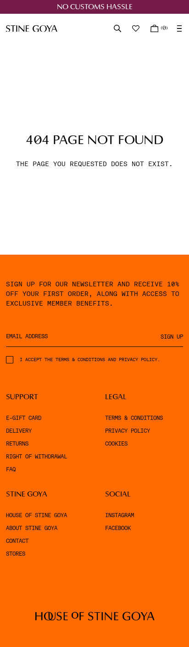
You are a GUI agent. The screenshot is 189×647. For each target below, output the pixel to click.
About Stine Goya (31, 528)
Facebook (118, 528)
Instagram (119, 515)
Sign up (172, 337)
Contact (17, 541)
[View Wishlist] (136, 28)
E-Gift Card (23, 418)
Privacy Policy (127, 431)
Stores (15, 554)
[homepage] (31, 28)
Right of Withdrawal (36, 456)
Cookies (116, 444)
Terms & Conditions (134, 418)
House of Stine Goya (36, 515)
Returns (17, 444)
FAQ (11, 469)
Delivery (19, 431)
